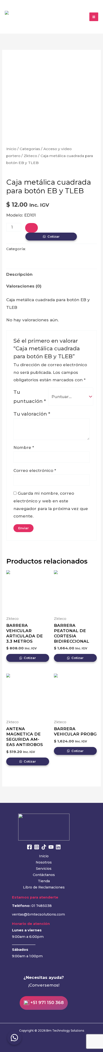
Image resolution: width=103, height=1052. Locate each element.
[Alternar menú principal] (93, 16)
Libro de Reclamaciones (44, 887)
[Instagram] (36, 847)
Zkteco (30, 155)
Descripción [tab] (19, 274)
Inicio (11, 149)
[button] (14, 1037)
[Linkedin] (58, 847)
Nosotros (44, 862)
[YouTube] (51, 847)
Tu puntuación (29, 396)
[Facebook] (29, 847)
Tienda (44, 881)
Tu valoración (31, 414)
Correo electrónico (34, 470)
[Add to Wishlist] (31, 228)
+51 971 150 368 (46, 1002)
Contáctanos (44, 875)
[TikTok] (43, 847)
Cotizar (53, 236)
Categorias (30, 149)
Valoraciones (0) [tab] (23, 286)
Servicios (44, 868)
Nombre (23, 447)
